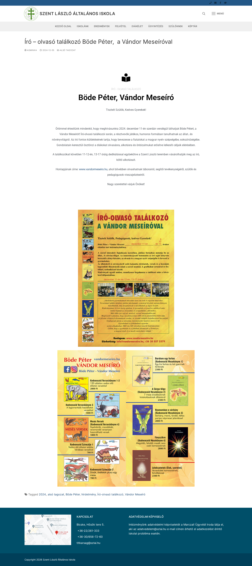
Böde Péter (73, 494)
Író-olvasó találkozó (110, 494)
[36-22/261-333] (210, 3)
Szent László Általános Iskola (77, 13)
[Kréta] (225, 3)
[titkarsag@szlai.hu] (215, 3)
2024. (42, 494)
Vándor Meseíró (135, 494)
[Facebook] (220, 3)
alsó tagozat (67, 50)
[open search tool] (203, 13)
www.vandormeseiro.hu (93, 169)
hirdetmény (88, 494)
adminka (32, 50)
